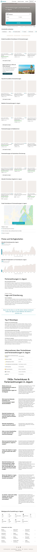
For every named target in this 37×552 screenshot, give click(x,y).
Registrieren (31, 1)
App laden (14, 1)
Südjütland (22, 26)
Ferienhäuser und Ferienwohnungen (12, 26)
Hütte (10, 31)
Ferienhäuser (4, 31)
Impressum (19, 549)
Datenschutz (26, 549)
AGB (22, 549)
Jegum (34, 26)
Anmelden (26, 1)
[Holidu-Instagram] (17, 547)
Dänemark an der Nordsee (28, 26)
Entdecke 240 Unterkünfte (18, 223)
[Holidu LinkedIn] (18, 547)
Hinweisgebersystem (18, 550)
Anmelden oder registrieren (7, 73)
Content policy (31, 549)
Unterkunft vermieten (21, 1)
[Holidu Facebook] (20, 547)
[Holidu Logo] (5, 1)
